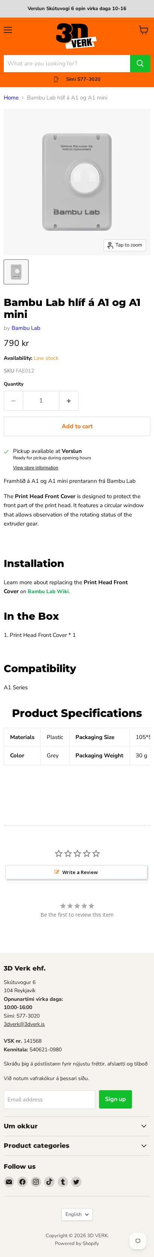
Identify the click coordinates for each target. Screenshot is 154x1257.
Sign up (115, 1099)
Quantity (14, 384)
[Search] (140, 63)
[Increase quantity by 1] (68, 400)
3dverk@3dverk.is (24, 1024)
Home (11, 98)
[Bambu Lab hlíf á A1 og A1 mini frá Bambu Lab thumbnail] (16, 272)
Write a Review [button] (80, 872)
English (73, 1214)
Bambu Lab (26, 328)
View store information (35, 467)
